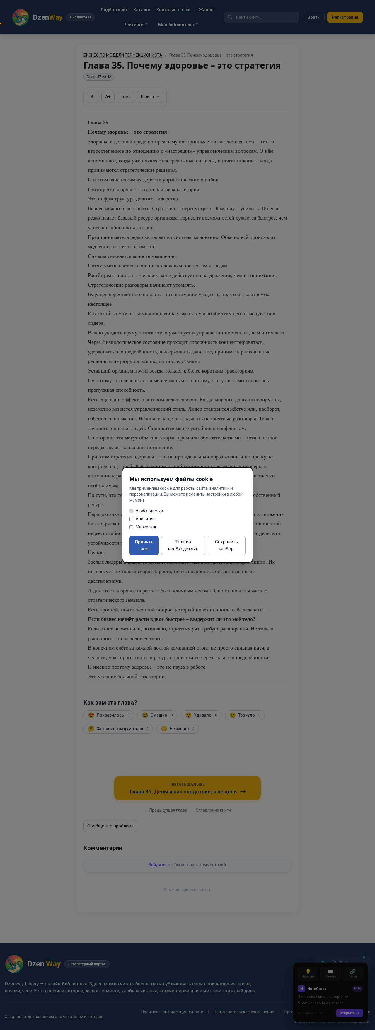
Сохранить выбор (226, 545)
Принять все (144, 545)
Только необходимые (183, 545)
